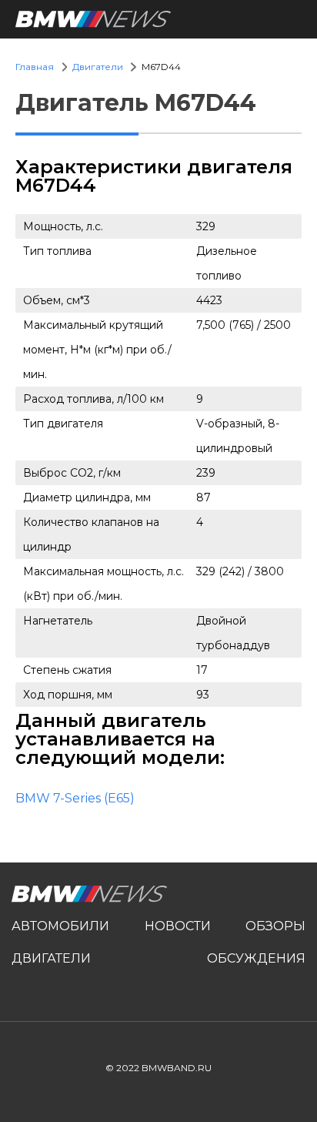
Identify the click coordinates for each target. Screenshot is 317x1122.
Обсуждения (256, 958)
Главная (34, 66)
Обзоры (275, 926)
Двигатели (97, 66)
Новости (178, 926)
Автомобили (60, 926)
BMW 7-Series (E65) (75, 798)
